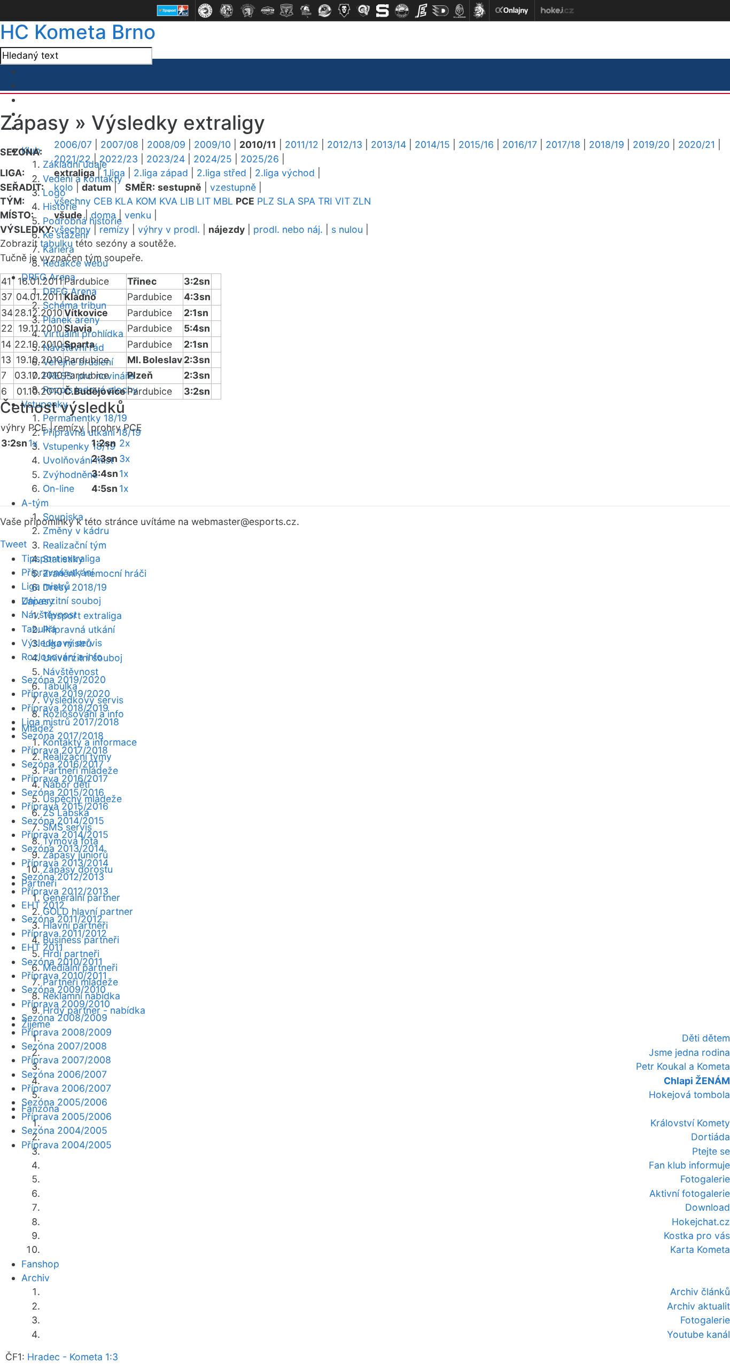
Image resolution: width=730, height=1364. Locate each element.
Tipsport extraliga (82, 615)
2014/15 (432, 144)
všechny (72, 201)
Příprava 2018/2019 (64, 708)
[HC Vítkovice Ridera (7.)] (325, 10)
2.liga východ (285, 172)
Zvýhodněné (70, 474)
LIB (187, 201)
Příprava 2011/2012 (64, 933)
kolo (63, 187)
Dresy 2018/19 (75, 587)
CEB (103, 201)
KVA (168, 201)
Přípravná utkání (79, 629)
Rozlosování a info (62, 656)
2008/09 (166, 144)
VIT (342, 201)
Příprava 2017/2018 (64, 750)
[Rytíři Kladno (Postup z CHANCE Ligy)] (459, 10)
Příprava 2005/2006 (66, 1116)
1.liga (114, 172)
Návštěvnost (70, 671)
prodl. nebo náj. (288, 229)
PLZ (265, 201)
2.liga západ (161, 172)
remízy (114, 229)
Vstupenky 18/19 (79, 446)
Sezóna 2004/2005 (64, 1130)
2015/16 (476, 144)
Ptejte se (711, 1151)
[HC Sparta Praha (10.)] (382, 10)
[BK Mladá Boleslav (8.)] (344, 10)
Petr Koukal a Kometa (683, 1066)
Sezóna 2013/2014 (62, 848)
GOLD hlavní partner (88, 911)
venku (138, 215)
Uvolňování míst (78, 460)
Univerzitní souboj (61, 600)
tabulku (56, 243)
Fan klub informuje (689, 1165)
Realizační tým (74, 545)
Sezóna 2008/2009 (64, 1017)
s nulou (347, 229)
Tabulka (38, 628)
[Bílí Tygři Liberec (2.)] (226, 10)
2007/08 (119, 144)
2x (124, 443)
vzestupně (233, 187)
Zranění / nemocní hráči (94, 573)
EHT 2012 (43, 905)
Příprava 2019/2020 (65, 693)
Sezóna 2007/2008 (64, 1046)
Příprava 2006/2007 (66, 1088)
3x (124, 458)
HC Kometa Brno (78, 32)
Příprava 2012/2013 (64, 891)
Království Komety (690, 1122)
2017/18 (563, 144)
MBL (223, 201)
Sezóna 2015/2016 (62, 792)
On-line (58, 488)
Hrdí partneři (71, 953)
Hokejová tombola (689, 1094)
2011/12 (302, 144)
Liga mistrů (45, 586)
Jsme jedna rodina (689, 1052)
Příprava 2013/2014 (64, 862)
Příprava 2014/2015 (64, 834)
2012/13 (344, 144)
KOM (146, 201)
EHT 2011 (42, 947)
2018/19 (606, 144)
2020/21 (696, 144)
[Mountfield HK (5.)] (286, 10)
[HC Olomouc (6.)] (305, 10)
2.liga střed (221, 172)
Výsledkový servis (61, 642)
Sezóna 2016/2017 (62, 764)
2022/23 (118, 158)
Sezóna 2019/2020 (63, 679)
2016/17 (519, 144)
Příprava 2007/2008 (66, 1059)
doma (103, 215)
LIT (204, 201)
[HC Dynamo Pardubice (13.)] (440, 10)
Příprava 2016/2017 (64, 778)
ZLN (362, 201)
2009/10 (212, 144)
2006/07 (73, 144)
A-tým (35, 502)
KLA (124, 201)
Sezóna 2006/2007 (64, 1074)
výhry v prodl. (169, 229)
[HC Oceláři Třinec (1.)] (205, 10)
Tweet (13, 544)
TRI (325, 201)
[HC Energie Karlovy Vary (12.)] (421, 10)
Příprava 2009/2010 (65, 1003)
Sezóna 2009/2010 (63, 989)
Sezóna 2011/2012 (62, 918)
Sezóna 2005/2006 (64, 1102)
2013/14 (388, 144)
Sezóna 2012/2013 (62, 876)
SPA (306, 201)
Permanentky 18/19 (85, 418)
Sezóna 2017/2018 (62, 735)
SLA (286, 201)
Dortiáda (710, 1136)
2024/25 (212, 158)
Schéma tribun (74, 305)
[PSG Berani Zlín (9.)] (363, 10)
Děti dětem (706, 1038)
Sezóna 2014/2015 (62, 820)
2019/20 (651, 144)
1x (33, 443)
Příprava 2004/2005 (66, 1144)
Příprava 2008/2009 (66, 1032)
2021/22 (72, 158)
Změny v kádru (76, 530)
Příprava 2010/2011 (64, 975)
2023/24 (165, 158)
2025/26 (259, 158)
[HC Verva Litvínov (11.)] (401, 10)
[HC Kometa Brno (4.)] (267, 10)
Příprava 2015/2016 (64, 806)
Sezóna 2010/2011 (62, 961)
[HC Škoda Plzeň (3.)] (248, 10)
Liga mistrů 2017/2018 (70, 721)
